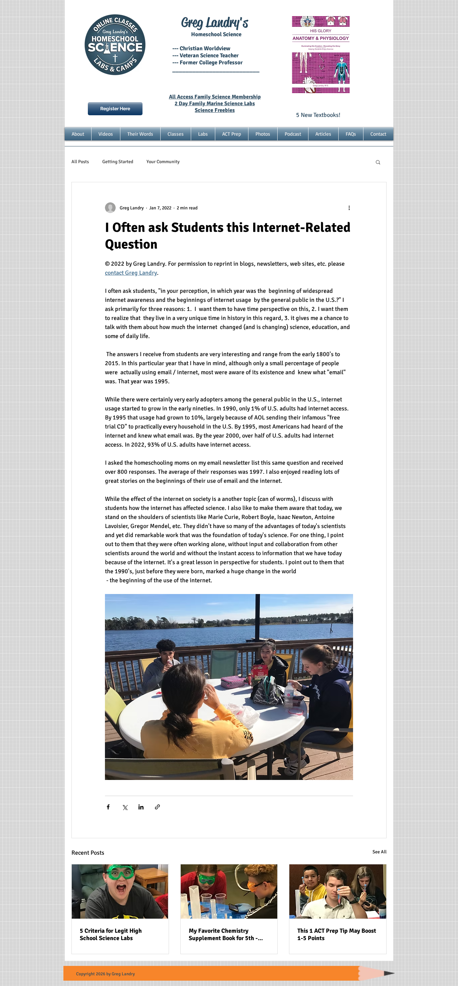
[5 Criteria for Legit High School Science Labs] (120, 891)
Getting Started (117, 162)
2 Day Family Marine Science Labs (215, 103)
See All (380, 852)
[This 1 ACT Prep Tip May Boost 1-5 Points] (337, 891)
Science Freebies (215, 110)
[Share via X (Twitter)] (124, 807)
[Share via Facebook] (108, 807)
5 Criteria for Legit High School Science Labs (111, 934)
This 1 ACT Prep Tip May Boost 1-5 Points (336, 934)
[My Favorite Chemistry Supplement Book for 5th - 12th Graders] (229, 891)
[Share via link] (157, 807)
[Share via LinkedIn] (141, 807)
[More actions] (349, 208)
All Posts (80, 162)
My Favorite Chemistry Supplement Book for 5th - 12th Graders (223, 934)
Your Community (163, 162)
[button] (378, 162)
